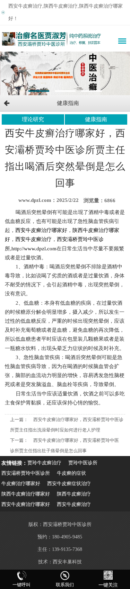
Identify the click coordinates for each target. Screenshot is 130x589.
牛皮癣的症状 (71, 473)
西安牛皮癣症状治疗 (69, 483)
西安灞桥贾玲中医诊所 (25, 473)
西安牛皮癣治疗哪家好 (25, 504)
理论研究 (33, 119)
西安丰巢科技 (67, 561)
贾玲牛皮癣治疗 (44, 462)
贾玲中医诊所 (82, 462)
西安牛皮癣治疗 (74, 504)
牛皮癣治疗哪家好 (20, 483)
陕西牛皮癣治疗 (74, 494)
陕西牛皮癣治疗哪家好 (25, 494)
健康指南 (96, 119)
